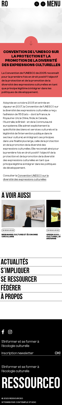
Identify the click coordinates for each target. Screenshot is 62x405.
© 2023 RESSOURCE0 (12, 398)
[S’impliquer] (31, 270)
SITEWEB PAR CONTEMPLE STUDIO (19, 402)
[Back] (43, 4)
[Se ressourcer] (31, 279)
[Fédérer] (31, 288)
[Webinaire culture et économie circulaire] (23, 220)
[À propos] (31, 296)
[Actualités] (31, 262)
